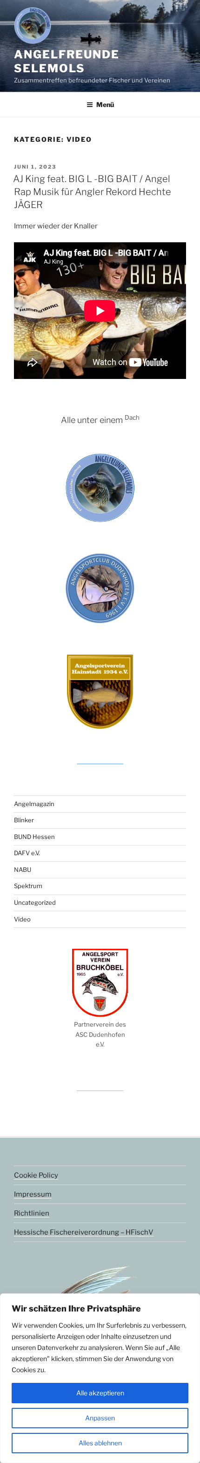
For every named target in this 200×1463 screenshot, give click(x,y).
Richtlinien (31, 1213)
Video (22, 919)
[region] (100, 1378)
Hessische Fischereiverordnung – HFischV (83, 1232)
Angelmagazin (34, 803)
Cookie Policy (36, 1175)
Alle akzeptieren (100, 1393)
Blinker (24, 820)
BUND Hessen (34, 836)
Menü (105, 104)
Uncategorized (35, 902)
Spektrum (28, 885)
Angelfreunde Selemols (67, 61)
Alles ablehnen (100, 1443)
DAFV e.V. (27, 853)
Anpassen (100, 1418)
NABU (22, 869)
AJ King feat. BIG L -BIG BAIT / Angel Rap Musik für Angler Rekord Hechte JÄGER (92, 191)
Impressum (33, 1194)
